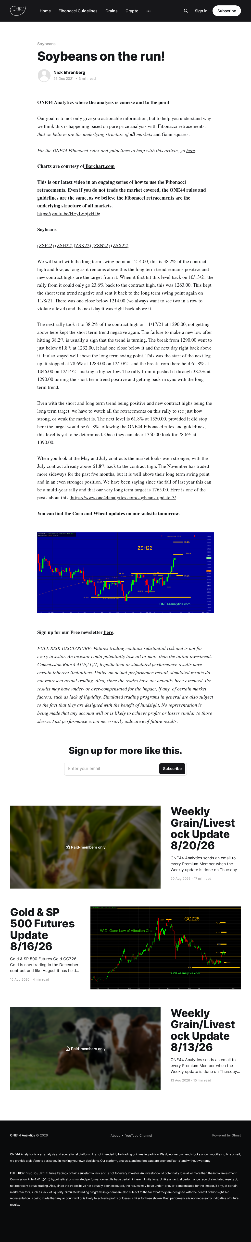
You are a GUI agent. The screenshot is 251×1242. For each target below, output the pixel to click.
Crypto (132, 10)
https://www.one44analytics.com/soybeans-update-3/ (123, 497)
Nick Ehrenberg (69, 72)
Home (45, 10)
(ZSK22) (82, 245)
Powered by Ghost (226, 1135)
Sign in (201, 10)
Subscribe (226, 10)
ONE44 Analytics (22, 1135)
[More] (148, 11)
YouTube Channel (138, 1135)
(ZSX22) (119, 245)
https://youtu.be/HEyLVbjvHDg (68, 213)
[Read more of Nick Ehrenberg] (44, 75)
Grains (111, 10)
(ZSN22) (101, 245)
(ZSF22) (45, 245)
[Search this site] (186, 11)
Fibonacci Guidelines (78, 10)
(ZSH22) (64, 245)
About (115, 1135)
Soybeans (46, 43)
